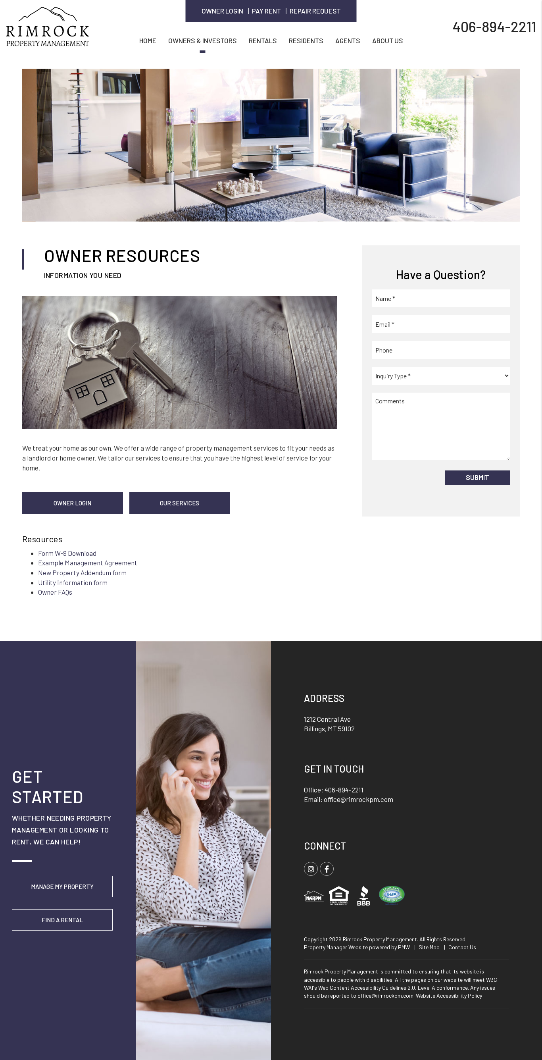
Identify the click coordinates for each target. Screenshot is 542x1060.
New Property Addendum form (82, 572)
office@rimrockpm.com (358, 799)
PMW (404, 947)
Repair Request (315, 11)
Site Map (429, 947)
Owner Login (222, 11)
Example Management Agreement (87, 563)
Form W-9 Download (67, 553)
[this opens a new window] (391, 894)
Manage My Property (62, 886)
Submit (477, 477)
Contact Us (462, 947)
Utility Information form (73, 582)
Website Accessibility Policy (449, 995)
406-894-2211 (494, 26)
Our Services (179, 503)
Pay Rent (266, 11)
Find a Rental (62, 919)
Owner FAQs (55, 592)
